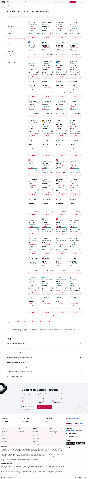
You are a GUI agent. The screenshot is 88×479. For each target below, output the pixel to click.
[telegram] (67, 430)
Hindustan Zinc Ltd (59, 180)
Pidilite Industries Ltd (46, 298)
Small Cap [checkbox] (11, 53)
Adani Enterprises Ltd (74, 82)
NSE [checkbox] (10, 46)
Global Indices (37, 322)
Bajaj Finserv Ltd (74, 141)
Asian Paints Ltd (74, 180)
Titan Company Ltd (32, 82)
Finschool (3, 437)
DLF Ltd (30, 298)
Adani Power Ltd (46, 101)
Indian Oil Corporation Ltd (61, 239)
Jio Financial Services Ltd (61, 298)
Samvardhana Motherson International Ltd (33, 278)
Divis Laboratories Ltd (32, 219)
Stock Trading (20, 429)
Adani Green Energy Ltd (74, 219)
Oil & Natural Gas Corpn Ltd (61, 160)
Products (31, 1)
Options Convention (5, 438)
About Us (3, 429)
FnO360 (34, 432)
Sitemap (3, 435)
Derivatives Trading (21, 431)
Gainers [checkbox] (10, 28)
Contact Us (3, 460)
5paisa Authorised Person (53, 432)
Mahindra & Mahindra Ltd (61, 82)
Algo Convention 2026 (6, 432)
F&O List (22, 322)
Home (5, 5)
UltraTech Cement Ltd (46, 121)
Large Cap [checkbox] (11, 57)
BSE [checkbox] (19, 46)
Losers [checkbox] (19, 28)
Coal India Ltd (46, 200)
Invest (22, 1)
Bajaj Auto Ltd (60, 141)
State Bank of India (32, 42)
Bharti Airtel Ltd (46, 23)
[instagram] (69, 430)
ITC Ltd (58, 121)
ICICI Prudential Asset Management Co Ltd (74, 298)
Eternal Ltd (31, 160)
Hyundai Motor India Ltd (74, 259)
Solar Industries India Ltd (47, 259)
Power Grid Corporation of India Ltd (33, 200)
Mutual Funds (20, 434)
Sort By (34, 16)
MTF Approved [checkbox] (60, 16)
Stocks (9, 5)
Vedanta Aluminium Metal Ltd (61, 278)
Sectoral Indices (46, 322)
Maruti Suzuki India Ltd (46, 82)
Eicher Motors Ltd (60, 219)
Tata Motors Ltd (73, 278)
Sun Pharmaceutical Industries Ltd (74, 62)
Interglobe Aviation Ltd (46, 239)
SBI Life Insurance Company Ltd (47, 278)
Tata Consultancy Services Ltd (47, 42)
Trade (26, 1)
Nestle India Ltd (74, 160)
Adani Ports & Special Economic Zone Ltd (60, 101)
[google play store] (70, 443)
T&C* (33, 409)
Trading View (35, 441)
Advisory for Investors (6, 465)
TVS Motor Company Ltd (33, 239)
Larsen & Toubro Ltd (74, 42)
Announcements (5, 442)
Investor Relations (5, 431)
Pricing (36, 1)
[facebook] (74, 430)
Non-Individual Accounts (53, 434)
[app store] (80, 443)
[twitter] (72, 430)
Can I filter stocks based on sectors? (15, 376)
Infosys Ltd (58, 62)
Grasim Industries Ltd (46, 219)
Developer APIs (36, 442)
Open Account (72, 1)
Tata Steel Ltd (74, 200)
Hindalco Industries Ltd (60, 200)
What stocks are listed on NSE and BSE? (16, 343)
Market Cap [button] (40, 16)
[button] (83, 2)
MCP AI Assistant (36, 438)
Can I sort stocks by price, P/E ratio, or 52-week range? (19, 352)
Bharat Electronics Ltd (46, 160)
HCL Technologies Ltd (32, 121)
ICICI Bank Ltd (73, 23)
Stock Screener (20, 435)
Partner (49, 1)
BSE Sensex (10, 322)
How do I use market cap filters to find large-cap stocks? (20, 367)
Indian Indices (29, 322)
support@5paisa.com (75, 418)
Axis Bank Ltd (73, 101)
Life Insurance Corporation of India (33, 62)
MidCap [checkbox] (10, 55)
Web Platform (35, 431)
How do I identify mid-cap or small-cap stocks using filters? (20, 371)
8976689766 (80, 423)
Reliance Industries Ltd (32, 23)
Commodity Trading (21, 432)
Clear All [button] (23, 22)
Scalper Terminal (36, 429)
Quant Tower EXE (36, 444)
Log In (79, 1)
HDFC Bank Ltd (60, 23)
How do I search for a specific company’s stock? (18, 362)
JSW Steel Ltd (46, 141)
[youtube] (80, 430)
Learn (45, 1)
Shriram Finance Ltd (32, 180)
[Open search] (55, 2)
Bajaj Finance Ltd (60, 42)
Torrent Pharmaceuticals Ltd (33, 259)
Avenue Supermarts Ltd (46, 180)
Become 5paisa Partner (53, 431)
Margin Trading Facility (22, 437)
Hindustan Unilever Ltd (46, 62)
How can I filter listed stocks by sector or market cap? (19, 348)
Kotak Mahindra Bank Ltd (33, 101)
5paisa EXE (35, 437)
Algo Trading (35, 434)
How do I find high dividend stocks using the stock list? (19, 357)
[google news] (82, 430)
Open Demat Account (44, 407)
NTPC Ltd (72, 121)
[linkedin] (77, 430)
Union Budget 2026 (5, 441)
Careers (3, 434)
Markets (41, 1)
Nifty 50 (16, 322)
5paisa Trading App (36, 435)
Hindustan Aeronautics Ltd (33, 141)
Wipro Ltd (59, 259)
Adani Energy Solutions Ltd (75, 239)
